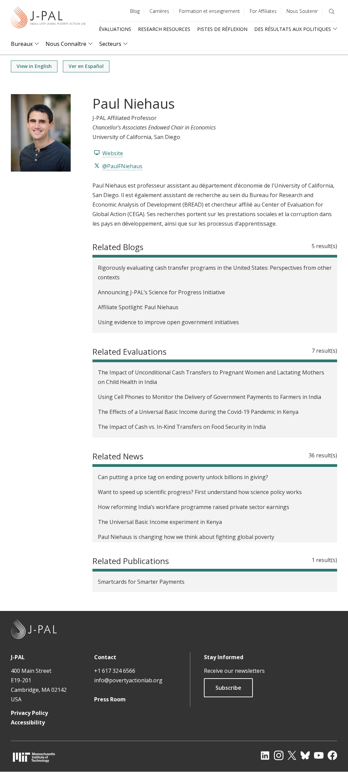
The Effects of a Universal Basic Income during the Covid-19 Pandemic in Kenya (198, 412)
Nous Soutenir (302, 11)
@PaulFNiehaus (122, 166)
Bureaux (22, 44)
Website (112, 153)
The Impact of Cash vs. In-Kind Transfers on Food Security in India (182, 427)
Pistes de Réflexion (222, 29)
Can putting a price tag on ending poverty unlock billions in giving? (183, 477)
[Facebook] (332, 755)
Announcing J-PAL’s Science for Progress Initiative (161, 292)
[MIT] (34, 757)
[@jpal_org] (278, 755)
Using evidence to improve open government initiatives (168, 322)
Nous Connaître (66, 44)
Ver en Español (86, 66)
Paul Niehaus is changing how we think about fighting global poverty (186, 537)
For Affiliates (263, 11)
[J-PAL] (48, 18)
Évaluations (115, 29)
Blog (135, 11)
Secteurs (110, 44)
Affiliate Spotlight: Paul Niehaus (138, 307)
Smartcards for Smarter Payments (141, 581)
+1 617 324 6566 (114, 670)
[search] (332, 11)
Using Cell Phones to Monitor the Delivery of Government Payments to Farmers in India (209, 397)
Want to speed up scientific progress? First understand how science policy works (200, 492)
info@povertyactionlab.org (128, 680)
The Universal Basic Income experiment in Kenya (160, 522)
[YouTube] (319, 755)
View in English (34, 66)
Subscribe (228, 687)
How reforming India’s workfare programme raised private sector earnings (193, 507)
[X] (292, 755)
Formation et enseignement (209, 11)
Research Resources (164, 29)
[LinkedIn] (265, 755)
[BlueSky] (305, 755)
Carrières (159, 11)
